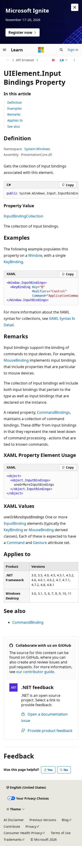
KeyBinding (13, 261)
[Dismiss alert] (74, 7)
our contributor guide (35, 671)
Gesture (40, 542)
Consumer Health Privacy (23, 833)
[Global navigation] (4, 50)
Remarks (13, 114)
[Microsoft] (41, 50)
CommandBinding (28, 622)
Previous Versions (42, 820)
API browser (25, 60)
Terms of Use (61, 833)
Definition (14, 102)
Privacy (31, 826)
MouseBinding (16, 360)
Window (35, 255)
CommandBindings (53, 412)
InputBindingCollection (23, 216)
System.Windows (37, 149)
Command (16, 542)
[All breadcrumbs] (8, 60)
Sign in (73, 50)
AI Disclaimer (14, 820)
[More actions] (74, 60)
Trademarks (13, 839)
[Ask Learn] (53, 60)
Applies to (15, 120)
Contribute (12, 826)
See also (13, 126)
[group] (41, 193)
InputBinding (15, 523)
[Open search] (61, 50)
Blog (65, 820)
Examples (14, 108)
